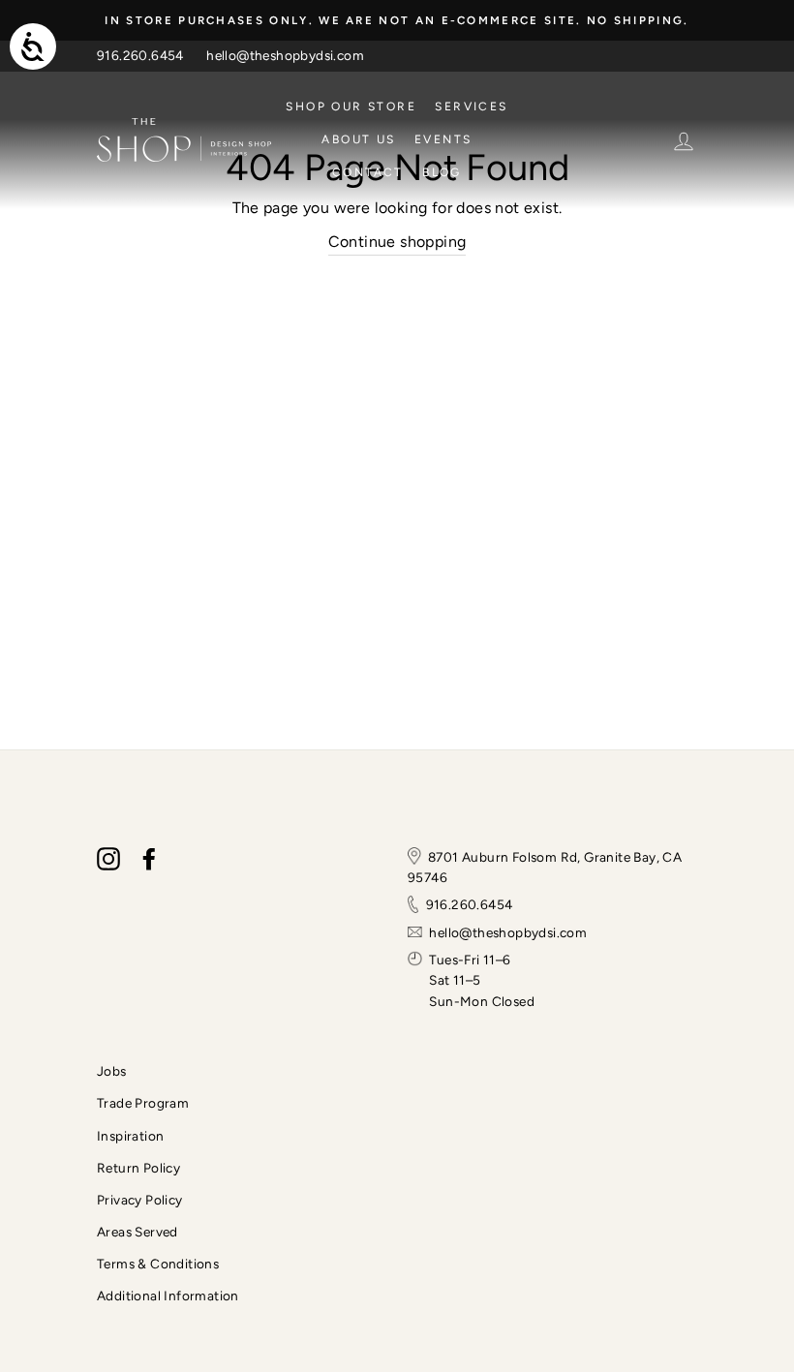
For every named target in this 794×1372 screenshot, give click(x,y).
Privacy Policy (140, 1199)
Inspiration (130, 1135)
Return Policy (138, 1167)
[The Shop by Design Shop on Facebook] (149, 858)
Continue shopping (397, 241)
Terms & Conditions (158, 1263)
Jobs (112, 1071)
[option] (397, 20)
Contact (368, 172)
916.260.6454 (140, 55)
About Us (358, 139)
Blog (442, 172)
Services (471, 106)
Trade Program (143, 1103)
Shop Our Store (351, 106)
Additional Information (168, 1295)
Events (443, 139)
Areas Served (137, 1231)
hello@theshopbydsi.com (285, 55)
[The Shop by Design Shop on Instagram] (108, 858)
